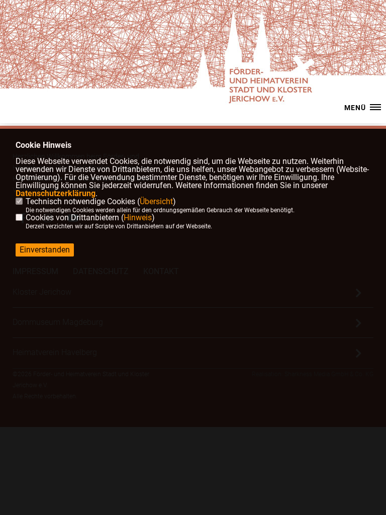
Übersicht (156, 201)
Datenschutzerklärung (55, 193)
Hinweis (138, 217)
